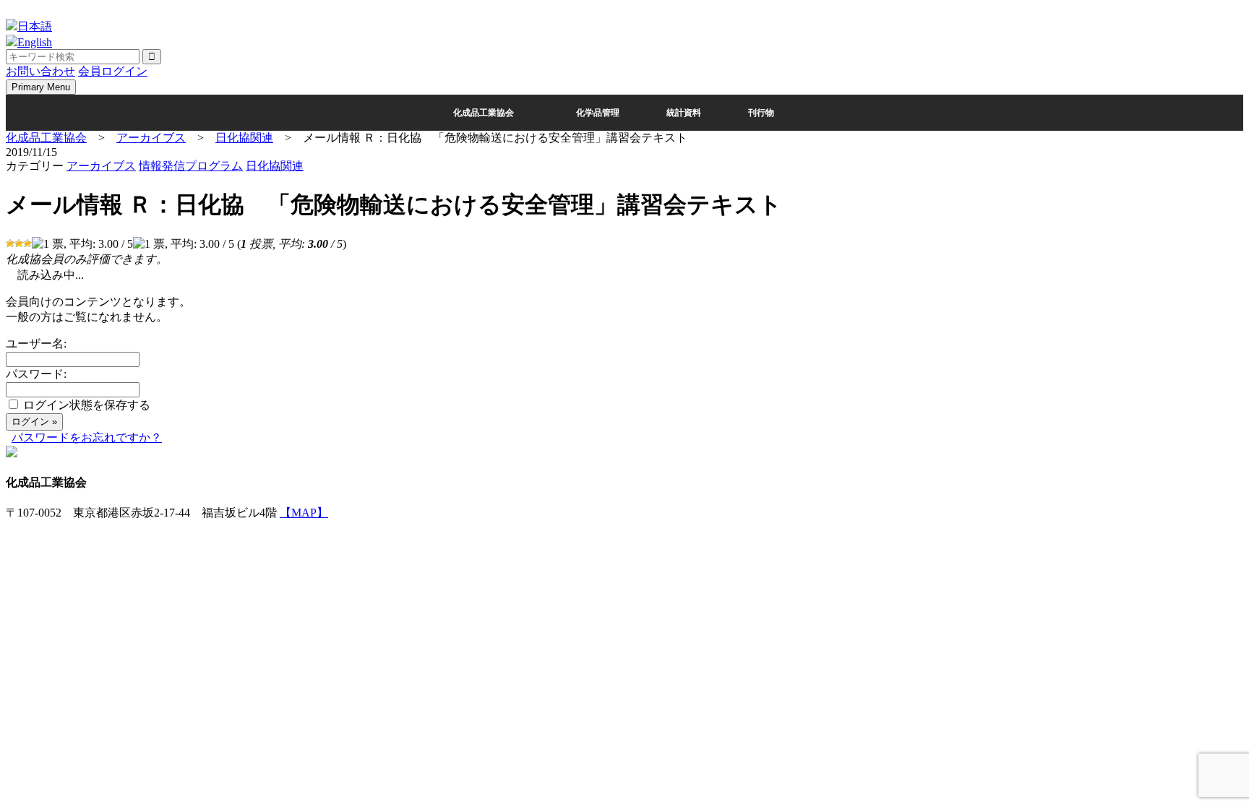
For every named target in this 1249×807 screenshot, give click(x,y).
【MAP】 (304, 512)
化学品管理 (597, 113)
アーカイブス (101, 166)
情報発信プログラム (191, 166)
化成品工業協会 (483, 113)
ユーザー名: (36, 343)
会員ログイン (112, 71)
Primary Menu (41, 87)
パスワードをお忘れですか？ (87, 437)
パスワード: (36, 374)
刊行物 (761, 113)
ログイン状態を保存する (86, 405)
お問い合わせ (40, 71)
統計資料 (683, 113)
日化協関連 (275, 166)
